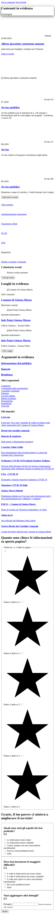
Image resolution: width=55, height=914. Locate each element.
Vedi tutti (5, 406)
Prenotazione (7, 401)
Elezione (5, 393)
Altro (9, 853)
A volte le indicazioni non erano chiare (24, 873)
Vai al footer (21, 2)
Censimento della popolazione (14, 388)
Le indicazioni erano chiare (19, 840)
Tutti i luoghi (7, 351)
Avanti (4, 911)
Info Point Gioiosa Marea (16, 320)
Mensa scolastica (8, 398)
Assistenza (6, 386)
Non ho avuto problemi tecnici (20, 851)
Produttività (6, 403)
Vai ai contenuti (8, 2)
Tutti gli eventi (8, 278)
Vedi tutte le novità (9, 197)
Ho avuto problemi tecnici (18, 884)
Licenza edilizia (8, 396)
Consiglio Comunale (10, 391)
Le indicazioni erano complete (20, 842)
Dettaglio (7, 904)
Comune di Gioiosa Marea (16, 299)
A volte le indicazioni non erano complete (25, 876)
